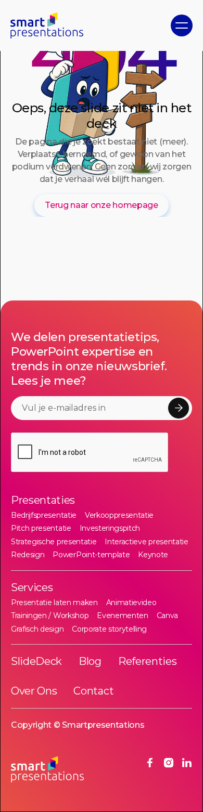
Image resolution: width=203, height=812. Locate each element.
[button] (182, 25)
